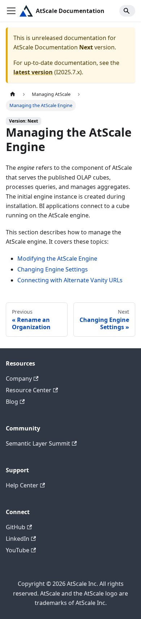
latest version (33, 72)
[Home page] (13, 94)
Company (19, 379)
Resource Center (28, 390)
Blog (12, 402)
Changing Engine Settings (52, 269)
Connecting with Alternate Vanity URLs (70, 280)
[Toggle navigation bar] (11, 10)
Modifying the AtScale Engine (57, 258)
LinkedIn (17, 539)
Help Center (22, 485)
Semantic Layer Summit (38, 443)
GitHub (15, 527)
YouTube (17, 550)
